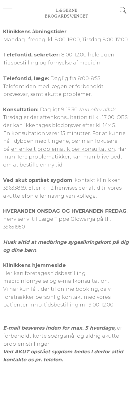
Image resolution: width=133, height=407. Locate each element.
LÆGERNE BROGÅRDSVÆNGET (66, 13)
